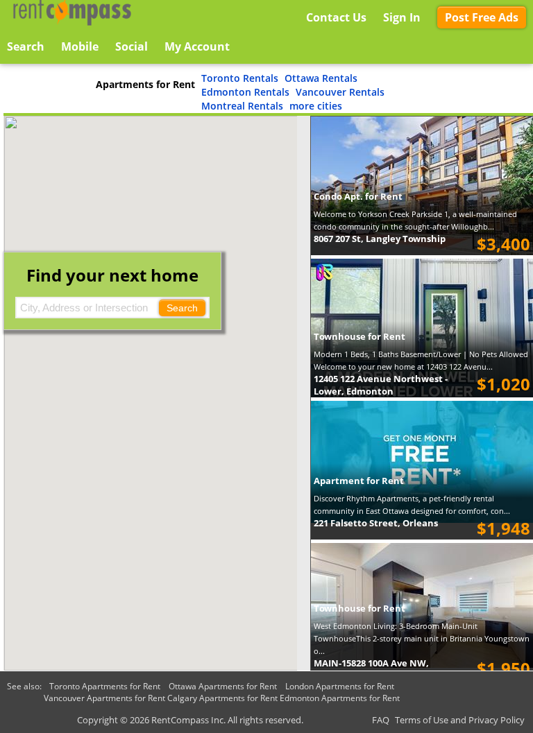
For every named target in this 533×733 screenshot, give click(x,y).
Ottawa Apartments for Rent (223, 686)
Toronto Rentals (239, 78)
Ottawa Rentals (321, 78)
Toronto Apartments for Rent (104, 686)
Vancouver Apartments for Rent (104, 698)
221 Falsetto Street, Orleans (376, 523)
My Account (197, 46)
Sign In (402, 17)
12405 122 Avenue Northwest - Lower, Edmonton (381, 384)
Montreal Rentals (242, 105)
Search (182, 307)
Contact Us (336, 17)
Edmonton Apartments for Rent (340, 698)
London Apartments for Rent (339, 686)
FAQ (380, 720)
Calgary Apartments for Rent (222, 698)
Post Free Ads (481, 17)
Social (131, 46)
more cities (315, 105)
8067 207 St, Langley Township (380, 238)
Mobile (80, 46)
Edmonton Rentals (245, 91)
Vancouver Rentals (340, 91)
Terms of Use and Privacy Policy (460, 720)
